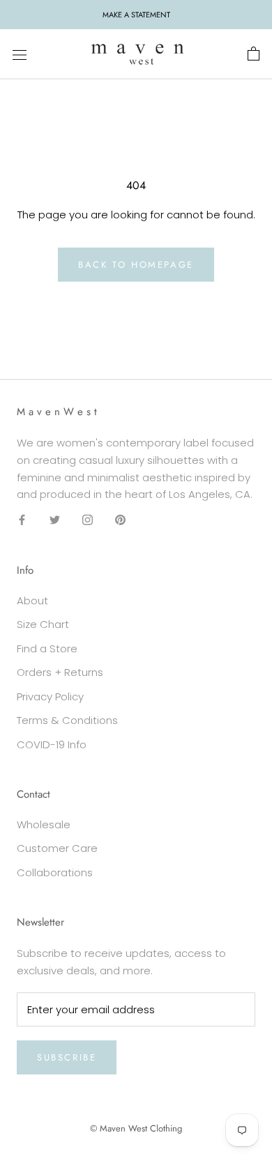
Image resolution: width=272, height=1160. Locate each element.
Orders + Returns (60, 672)
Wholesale (43, 824)
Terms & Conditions (67, 720)
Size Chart (43, 624)
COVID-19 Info (51, 744)
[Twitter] (55, 520)
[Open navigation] (20, 54)
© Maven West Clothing (136, 1128)
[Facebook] (22, 520)
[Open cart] (253, 54)
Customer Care (57, 848)
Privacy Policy (50, 696)
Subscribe (66, 1057)
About (32, 600)
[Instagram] (87, 520)
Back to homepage (136, 264)
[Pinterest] (120, 520)
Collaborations (55, 872)
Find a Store (47, 648)
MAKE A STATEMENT (136, 14)
